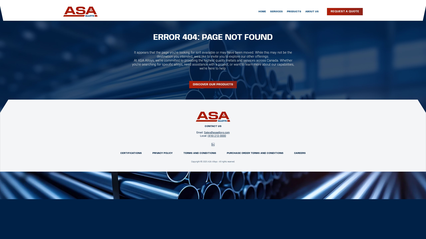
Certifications (131, 153)
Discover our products (213, 84)
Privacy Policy (162, 153)
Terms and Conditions (199, 153)
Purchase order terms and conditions (255, 153)
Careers (300, 153)
